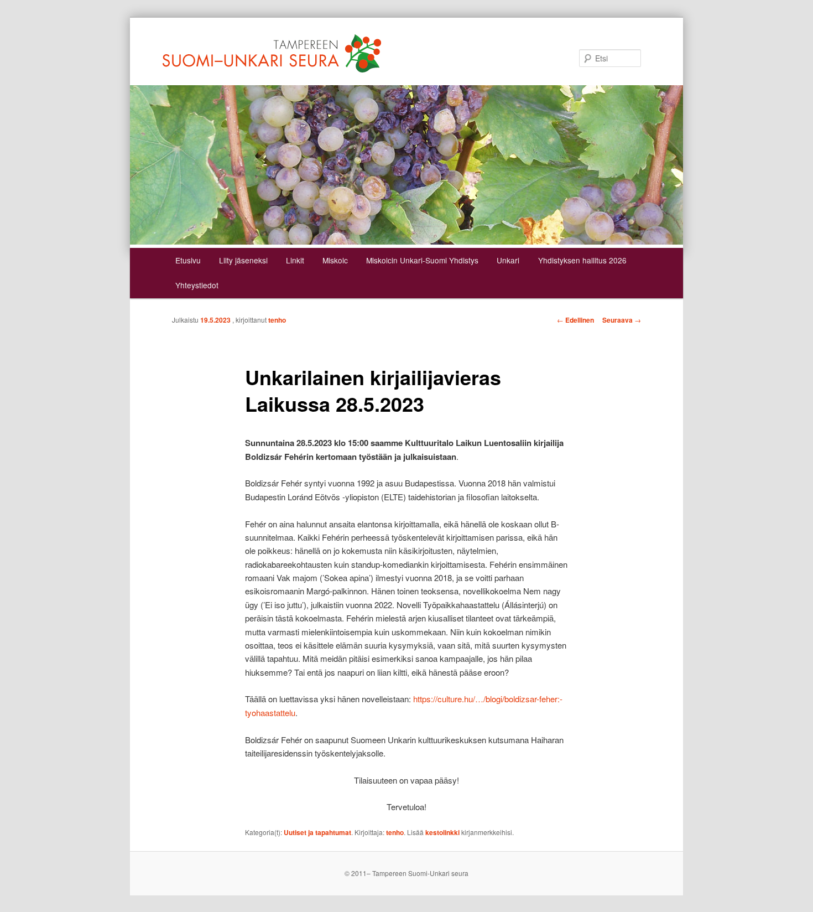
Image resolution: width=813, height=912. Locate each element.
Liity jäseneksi (243, 260)
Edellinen (575, 320)
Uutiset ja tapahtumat (317, 832)
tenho (277, 320)
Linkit (295, 260)
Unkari (508, 260)
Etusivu (188, 260)
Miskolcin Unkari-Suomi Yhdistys (422, 260)
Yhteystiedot (196, 285)
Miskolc (335, 260)
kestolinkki (442, 832)
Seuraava (621, 320)
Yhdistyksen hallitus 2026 (582, 260)
